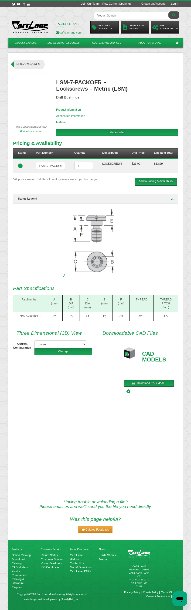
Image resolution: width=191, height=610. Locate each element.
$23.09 (136, 163)
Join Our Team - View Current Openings (106, 3)
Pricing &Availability (105, 27)
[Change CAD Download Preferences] (129, 390)
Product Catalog (25, 42)
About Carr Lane (150, 42)
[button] (95, 529)
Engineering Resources (64, 42)
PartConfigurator (169, 27)
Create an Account (153, 3)
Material (61, 122)
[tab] (95, 199)
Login (174, 3)
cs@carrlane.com (70, 32)
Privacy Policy (132, 592)
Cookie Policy (150, 592)
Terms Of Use (169, 592)
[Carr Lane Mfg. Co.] (30, 27)
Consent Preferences (158, 596)
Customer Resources (106, 42)
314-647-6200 (69, 24)
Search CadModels (137, 27)
